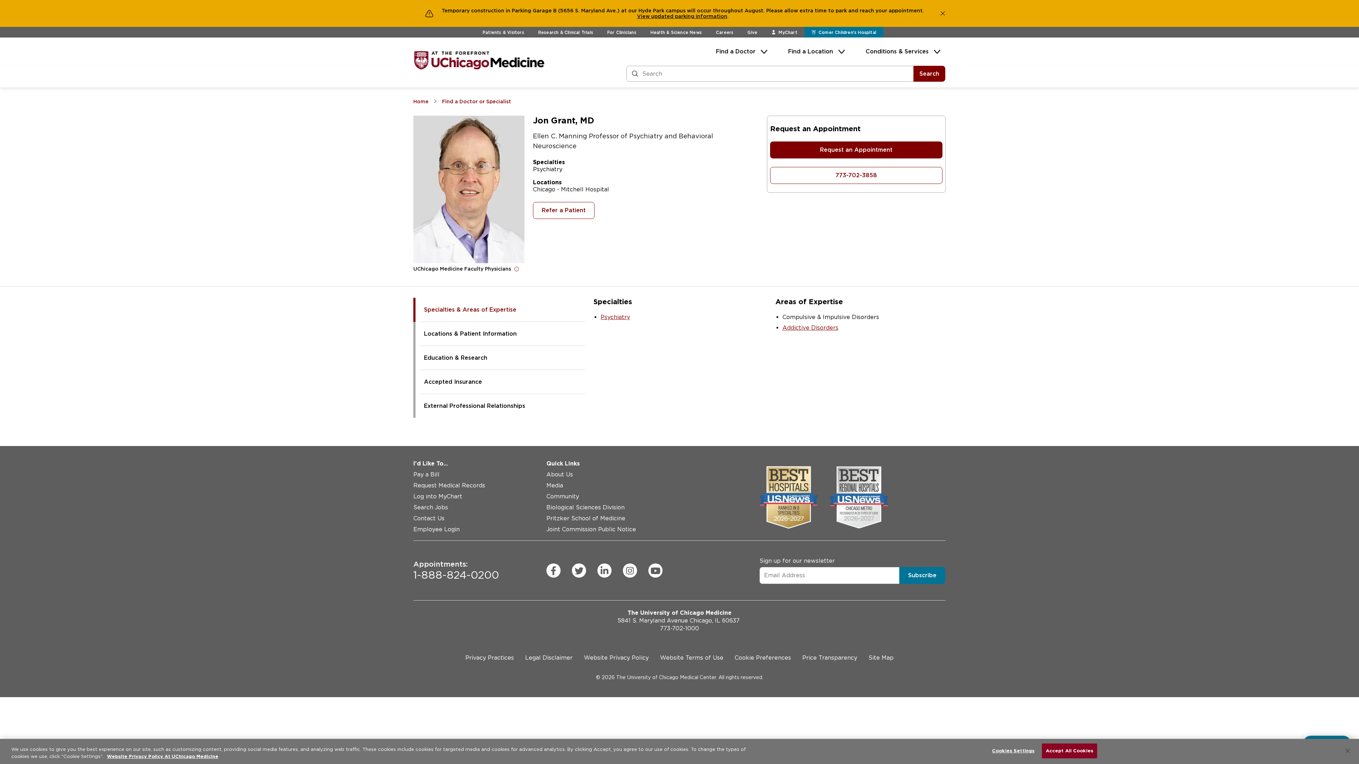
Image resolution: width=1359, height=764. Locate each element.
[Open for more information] (517, 269)
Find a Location (810, 51)
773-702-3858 (856, 175)
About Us (559, 474)
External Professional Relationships (474, 406)
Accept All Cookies (1069, 750)
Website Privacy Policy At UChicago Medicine (162, 756)
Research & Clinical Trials (565, 32)
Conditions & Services (897, 51)
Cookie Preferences (763, 657)
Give (752, 32)
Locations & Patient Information (470, 333)
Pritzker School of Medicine (585, 518)
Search (929, 73)
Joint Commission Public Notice (591, 529)
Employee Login (436, 529)
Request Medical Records (449, 485)
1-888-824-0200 (456, 570)
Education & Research (455, 357)
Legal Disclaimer (549, 657)
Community (562, 496)
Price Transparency (829, 657)
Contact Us (429, 518)
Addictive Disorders (810, 327)
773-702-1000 (679, 628)
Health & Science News (676, 32)
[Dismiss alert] (943, 13)
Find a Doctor (736, 51)
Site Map (881, 657)
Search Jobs (430, 507)
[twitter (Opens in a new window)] (579, 570)
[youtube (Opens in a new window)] (655, 570)
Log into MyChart (437, 496)
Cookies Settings (1013, 750)
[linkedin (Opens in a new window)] (604, 570)
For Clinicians (621, 32)
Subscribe (922, 575)
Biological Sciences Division (585, 507)
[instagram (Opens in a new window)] (630, 570)
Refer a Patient (564, 210)
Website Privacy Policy (616, 657)
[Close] (1347, 751)
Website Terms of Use (691, 657)
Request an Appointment (856, 149)
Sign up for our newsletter (797, 560)
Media (554, 485)
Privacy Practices (489, 657)
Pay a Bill (426, 474)
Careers (724, 32)
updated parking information (689, 16)
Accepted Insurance (453, 381)
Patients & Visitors (503, 32)
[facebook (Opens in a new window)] (553, 570)
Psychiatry (615, 317)
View (644, 16)
